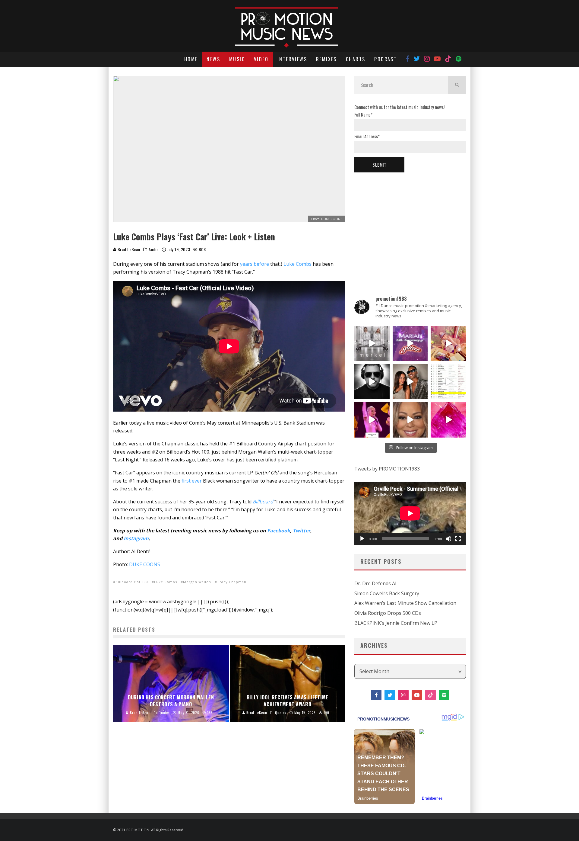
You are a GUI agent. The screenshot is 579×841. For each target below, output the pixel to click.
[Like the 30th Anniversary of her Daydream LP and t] (410, 343)
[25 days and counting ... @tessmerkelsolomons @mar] (372, 343)
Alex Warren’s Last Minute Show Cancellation (405, 603)
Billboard (263, 501)
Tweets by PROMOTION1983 (387, 468)
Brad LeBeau (128, 249)
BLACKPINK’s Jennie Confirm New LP (395, 623)
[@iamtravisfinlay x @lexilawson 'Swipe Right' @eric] (410, 381)
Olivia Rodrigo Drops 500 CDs (387, 613)
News (213, 59)
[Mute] (448, 539)
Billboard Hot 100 (131, 581)
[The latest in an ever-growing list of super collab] (372, 381)
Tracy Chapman (231, 581)
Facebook (278, 530)
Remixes (326, 59)
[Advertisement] (410, 223)
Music (237, 59)
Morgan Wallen (197, 581)
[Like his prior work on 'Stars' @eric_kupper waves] (448, 343)
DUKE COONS (144, 564)
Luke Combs (297, 264)
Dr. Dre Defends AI (375, 583)
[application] (410, 513)
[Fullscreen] (458, 539)
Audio (154, 249)
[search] (457, 85)
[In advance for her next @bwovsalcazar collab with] (372, 420)
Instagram (136, 538)
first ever (192, 480)
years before (254, 264)
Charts (355, 59)
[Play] (362, 539)
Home (191, 59)
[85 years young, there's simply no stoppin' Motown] (448, 381)
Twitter (301, 530)
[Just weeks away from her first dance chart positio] (410, 420)
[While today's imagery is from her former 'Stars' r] (448, 420)
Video (261, 59)
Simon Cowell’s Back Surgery (386, 593)
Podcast (385, 59)
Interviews (292, 59)
